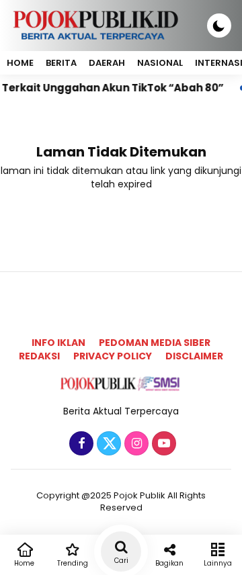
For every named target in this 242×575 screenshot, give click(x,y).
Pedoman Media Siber (154, 342)
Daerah (107, 62)
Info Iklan (58, 342)
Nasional (160, 62)
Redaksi (39, 356)
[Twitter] (107, 444)
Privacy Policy (112, 356)
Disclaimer (194, 356)
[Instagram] (135, 444)
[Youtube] (162, 444)
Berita (61, 62)
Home (20, 62)
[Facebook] (79, 444)
